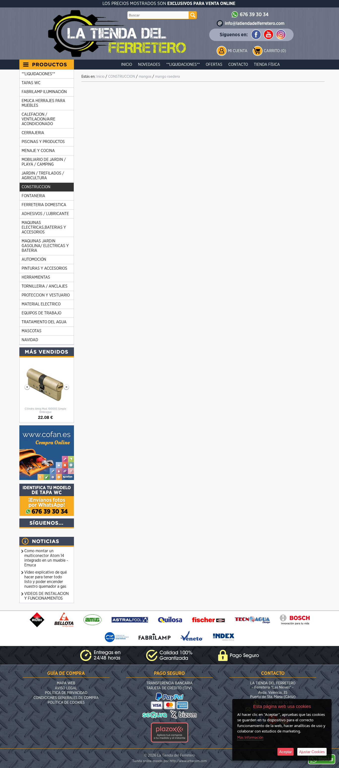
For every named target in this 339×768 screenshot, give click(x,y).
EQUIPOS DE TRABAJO (41, 313)
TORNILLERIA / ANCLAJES (45, 286)
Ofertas (214, 65)
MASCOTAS (31, 331)
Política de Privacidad (66, 693)
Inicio (126, 65)
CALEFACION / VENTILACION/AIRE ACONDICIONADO (38, 119)
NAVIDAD (30, 340)
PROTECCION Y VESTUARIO (46, 295)
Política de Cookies (66, 702)
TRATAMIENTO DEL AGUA (44, 322)
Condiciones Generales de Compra (66, 698)
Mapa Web (66, 683)
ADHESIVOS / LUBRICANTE (45, 214)
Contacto (238, 65)
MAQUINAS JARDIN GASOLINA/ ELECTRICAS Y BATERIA (45, 246)
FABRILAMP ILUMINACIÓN (44, 92)
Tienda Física (267, 65)
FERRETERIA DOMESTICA (44, 205)
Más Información (250, 737)
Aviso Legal (66, 688)
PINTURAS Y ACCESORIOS (44, 268)
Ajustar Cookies (312, 752)
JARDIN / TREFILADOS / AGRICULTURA (43, 175)
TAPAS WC (31, 83)
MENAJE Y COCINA (38, 151)
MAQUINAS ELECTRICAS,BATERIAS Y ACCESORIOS (44, 227)
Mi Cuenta (237, 51)
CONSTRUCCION (36, 187)
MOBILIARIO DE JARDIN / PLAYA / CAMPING (44, 162)
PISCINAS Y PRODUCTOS (43, 142)
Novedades (149, 65)
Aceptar (285, 752)
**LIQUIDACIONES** (183, 65)
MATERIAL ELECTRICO (41, 304)
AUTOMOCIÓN (34, 259)
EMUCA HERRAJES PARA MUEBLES (43, 103)
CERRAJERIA (33, 133)
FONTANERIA (33, 196)
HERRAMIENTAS (36, 277)
